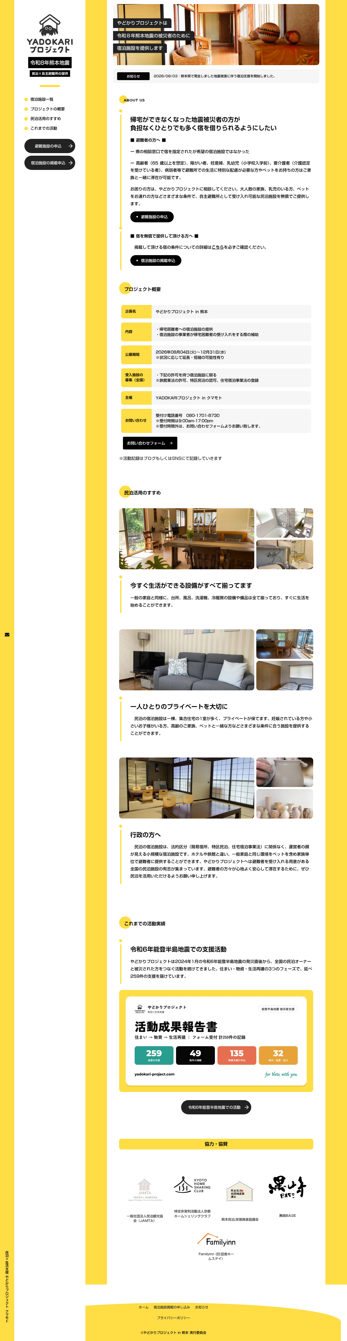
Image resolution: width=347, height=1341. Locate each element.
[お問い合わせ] (7, 634)
